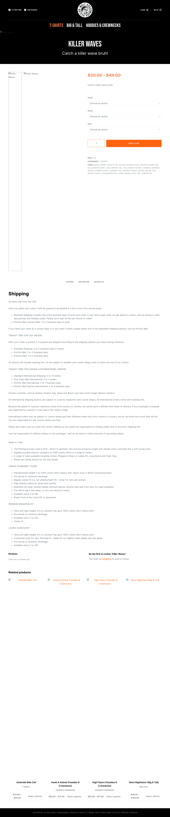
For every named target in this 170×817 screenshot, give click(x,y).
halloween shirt (96, 168)
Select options (35, 796)
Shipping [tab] (70, 282)
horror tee (115, 171)
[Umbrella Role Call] (26, 677)
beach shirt (100, 165)
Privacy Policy (78, 813)
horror (147, 168)
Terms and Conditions (99, 813)
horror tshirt (129, 171)
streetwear (124, 173)
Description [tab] (83, 282)
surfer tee (146, 173)
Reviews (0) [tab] (99, 282)
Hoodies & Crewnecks (103, 25)
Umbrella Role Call (26, 782)
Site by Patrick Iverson (125, 813)
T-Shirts (56, 25)
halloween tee (114, 168)
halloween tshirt (132, 168)
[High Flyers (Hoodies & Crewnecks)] (104, 677)
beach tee (113, 165)
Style (90, 111)
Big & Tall (75, 25)
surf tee (135, 173)
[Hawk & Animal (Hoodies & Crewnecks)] (65, 677)
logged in (107, 558)
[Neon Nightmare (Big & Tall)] (144, 677)
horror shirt (102, 171)
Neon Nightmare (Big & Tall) (144, 782)
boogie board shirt (129, 165)
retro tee (150, 171)
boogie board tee (150, 165)
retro (141, 171)
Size (90, 124)
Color (90, 97)
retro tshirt (94, 173)
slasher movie (109, 173)
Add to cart (133, 143)
